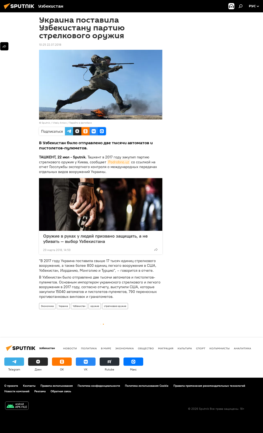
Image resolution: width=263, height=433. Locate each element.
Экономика (47, 306)
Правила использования (56, 386)
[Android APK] (17, 406)
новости (70, 348)
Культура (185, 348)
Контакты (29, 386)
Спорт (200, 348)
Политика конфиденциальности (99, 386)
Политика (89, 348)
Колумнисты (219, 348)
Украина (63, 306)
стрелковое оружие (115, 306)
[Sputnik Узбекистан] (20, 10)
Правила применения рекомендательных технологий (209, 386)
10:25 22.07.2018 (50, 44)
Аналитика (242, 348)
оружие (94, 306)
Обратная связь (61, 391)
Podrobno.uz (118, 162)
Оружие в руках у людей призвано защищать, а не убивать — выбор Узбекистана (95, 238)
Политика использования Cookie (146, 386)
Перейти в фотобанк (80, 122)
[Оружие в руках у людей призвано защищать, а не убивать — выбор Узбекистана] (100, 204)
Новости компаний (16, 391)
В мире (106, 348)
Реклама (40, 391)
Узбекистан (79, 306)
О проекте (11, 386)
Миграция (165, 348)
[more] (156, 249)
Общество (146, 348)
